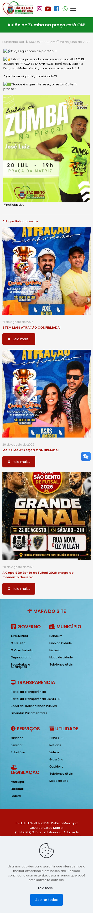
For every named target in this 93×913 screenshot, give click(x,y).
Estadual (17, 789)
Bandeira (55, 636)
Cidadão (17, 738)
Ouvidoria (56, 766)
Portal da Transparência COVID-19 (36, 699)
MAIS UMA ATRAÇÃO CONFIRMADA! (30, 450)
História (55, 650)
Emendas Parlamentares (29, 713)
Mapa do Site (58, 781)
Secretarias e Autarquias (20, 665)
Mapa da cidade (61, 657)
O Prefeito (18, 643)
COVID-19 (56, 738)
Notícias (55, 745)
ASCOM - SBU (39, 42)
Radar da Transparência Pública (34, 706)
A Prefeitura (19, 636)
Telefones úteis (61, 664)
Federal (16, 796)
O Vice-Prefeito (22, 650)
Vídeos (54, 752)
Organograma (21, 657)
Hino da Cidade (60, 643)
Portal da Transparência (28, 692)
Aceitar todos (46, 899)
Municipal (18, 782)
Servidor (16, 745)
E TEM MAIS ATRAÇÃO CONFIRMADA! (31, 327)
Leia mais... (46, 888)
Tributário (18, 752)
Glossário (56, 759)
